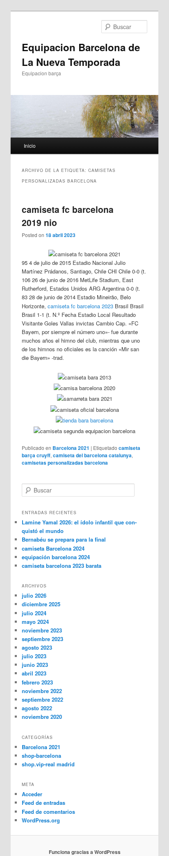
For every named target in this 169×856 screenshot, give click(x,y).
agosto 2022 (37, 708)
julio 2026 (34, 595)
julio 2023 (34, 656)
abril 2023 (34, 673)
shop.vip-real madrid (48, 764)
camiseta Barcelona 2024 (53, 548)
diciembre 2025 (41, 604)
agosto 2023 (37, 647)
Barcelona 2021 (71, 448)
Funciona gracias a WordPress (85, 852)
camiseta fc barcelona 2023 (80, 306)
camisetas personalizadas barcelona (65, 462)
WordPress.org (41, 820)
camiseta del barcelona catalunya (92, 455)
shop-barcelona (41, 755)
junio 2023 (35, 665)
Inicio (30, 145)
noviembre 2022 (42, 691)
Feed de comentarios (48, 811)
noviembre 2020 (42, 716)
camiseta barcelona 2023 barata (61, 565)
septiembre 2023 (42, 639)
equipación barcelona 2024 (56, 557)
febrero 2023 (37, 682)
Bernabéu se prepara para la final (64, 539)
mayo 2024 (35, 622)
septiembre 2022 (42, 699)
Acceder (32, 794)
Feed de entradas (43, 802)
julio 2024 (34, 613)
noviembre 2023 (42, 630)
